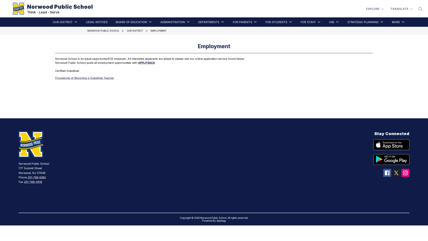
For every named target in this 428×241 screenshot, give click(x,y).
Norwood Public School (103, 30)
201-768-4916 (33, 182)
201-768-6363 (37, 177)
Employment (159, 30)
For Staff (308, 22)
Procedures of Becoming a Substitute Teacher (84, 78)
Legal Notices (97, 22)
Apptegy (221, 220)
